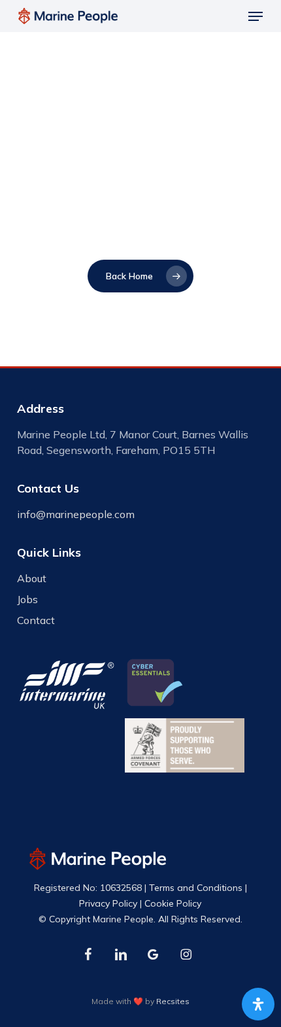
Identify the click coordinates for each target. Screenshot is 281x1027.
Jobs (27, 599)
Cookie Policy (172, 903)
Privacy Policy (108, 903)
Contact (36, 620)
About (31, 578)
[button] (255, 16)
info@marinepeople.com (76, 514)
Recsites (173, 1001)
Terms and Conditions (195, 888)
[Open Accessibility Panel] (258, 1004)
